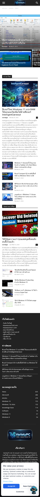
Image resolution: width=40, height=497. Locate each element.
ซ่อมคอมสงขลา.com (10, 328)
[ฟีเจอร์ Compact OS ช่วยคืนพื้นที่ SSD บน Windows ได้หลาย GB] (7, 176)
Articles (11, 8)
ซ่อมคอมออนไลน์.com (10, 325)
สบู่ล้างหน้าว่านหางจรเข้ (11, 332)
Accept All (11, 486)
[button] (3, 3)
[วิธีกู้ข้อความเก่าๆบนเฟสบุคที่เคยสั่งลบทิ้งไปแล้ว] (20, 224)
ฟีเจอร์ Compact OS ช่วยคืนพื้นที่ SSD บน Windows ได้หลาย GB (19, 364)
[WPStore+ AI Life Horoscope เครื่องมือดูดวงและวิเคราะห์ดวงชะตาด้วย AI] (7, 186)
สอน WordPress (8, 330)
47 (36, 244)
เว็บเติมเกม (6, 337)
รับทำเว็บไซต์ (7, 323)
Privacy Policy (8, 481)
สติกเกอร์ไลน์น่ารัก (9, 334)
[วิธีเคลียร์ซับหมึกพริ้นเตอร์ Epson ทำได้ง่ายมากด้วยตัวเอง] (7, 272)
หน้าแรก (4, 8)
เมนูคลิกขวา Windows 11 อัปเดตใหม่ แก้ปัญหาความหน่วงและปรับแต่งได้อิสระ (25, 197)
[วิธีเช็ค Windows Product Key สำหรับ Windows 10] (7, 282)
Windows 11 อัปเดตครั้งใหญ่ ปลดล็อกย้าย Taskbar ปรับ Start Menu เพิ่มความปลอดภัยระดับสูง (25, 165)
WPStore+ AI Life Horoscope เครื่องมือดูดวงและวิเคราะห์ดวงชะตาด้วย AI (26, 186)
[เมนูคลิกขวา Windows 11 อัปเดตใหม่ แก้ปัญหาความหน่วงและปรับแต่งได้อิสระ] (7, 197)
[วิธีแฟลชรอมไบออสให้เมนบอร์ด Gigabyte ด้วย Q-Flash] (16, 61)
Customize (20, 492)
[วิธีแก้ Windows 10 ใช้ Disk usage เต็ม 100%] (7, 303)
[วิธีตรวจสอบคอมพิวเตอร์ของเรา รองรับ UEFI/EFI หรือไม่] (20, 32)
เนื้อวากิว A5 (7, 339)
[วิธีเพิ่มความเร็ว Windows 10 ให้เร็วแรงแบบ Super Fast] (7, 293)
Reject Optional (28, 486)
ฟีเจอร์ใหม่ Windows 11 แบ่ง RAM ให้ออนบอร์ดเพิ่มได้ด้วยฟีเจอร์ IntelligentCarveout (18, 112)
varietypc (5, 46)
